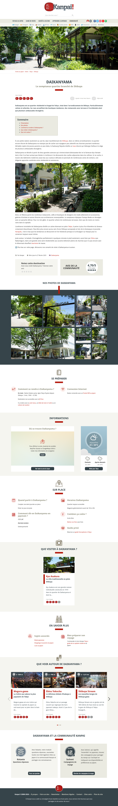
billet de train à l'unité (45, 403)
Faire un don (44, 794)
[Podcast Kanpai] (106, 21)
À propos (34, 794)
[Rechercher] (73, 15)
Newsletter (55, 794)
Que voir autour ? (26, 132)
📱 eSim (77, 25)
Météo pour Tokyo (94, 469)
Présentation (25, 123)
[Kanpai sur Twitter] (97, 21)
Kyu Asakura (52, 576)
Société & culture (44, 21)
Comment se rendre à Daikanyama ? (32, 128)
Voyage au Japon (17, 21)
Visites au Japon (19, 71)
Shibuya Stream (86, 691)
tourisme (35, 243)
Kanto (26, 71)
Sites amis (88, 794)
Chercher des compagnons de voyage (84, 773)
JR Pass (41, 399)
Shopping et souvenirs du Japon (43, 643)
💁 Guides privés (62, 25)
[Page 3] (60, 725)
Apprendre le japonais (60, 21)
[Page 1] (57, 725)
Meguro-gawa (21, 691)
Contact (79, 794)
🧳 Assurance (85, 25)
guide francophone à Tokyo (83, 532)
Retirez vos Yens (72, 522)
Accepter (43, 455)
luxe (74, 146)
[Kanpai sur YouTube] (103, 21)
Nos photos (24, 125)
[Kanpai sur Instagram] (100, 21)
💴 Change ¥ (24, 25)
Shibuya (36, 71)
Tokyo (31, 71)
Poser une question (34, 773)
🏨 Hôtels (38, 25)
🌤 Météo (101, 25)
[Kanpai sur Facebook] (95, 21)
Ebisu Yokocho (54, 691)
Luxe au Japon (38, 646)
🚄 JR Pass (46, 25)
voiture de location (23, 405)
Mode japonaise (39, 640)
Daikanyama (55, 255)
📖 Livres (94, 25)
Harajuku (18, 232)
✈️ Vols (31, 25)
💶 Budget (15, 25)
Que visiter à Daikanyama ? (29, 130)
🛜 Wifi (71, 25)
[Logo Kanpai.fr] (59, 7)
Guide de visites (31, 21)
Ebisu (93, 238)
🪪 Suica (53, 25)
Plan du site (98, 794)
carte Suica (32, 403)
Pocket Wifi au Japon (89, 393)
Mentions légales (68, 794)
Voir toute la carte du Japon (42, 469)
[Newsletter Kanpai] (90, 21)
